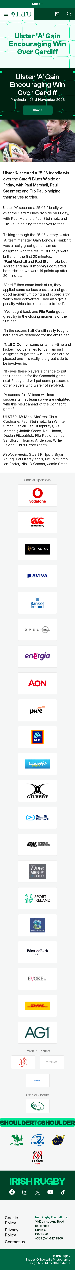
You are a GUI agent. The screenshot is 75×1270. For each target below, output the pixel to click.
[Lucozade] (37, 764)
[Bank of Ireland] (37, 603)
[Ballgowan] (37, 925)
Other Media (61, 1263)
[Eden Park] (37, 952)
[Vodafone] (37, 495)
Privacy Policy (11, 1232)
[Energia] (37, 656)
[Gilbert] (37, 791)
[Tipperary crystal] (52, 1062)
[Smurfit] (37, 818)
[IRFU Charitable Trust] (37, 1106)
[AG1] (37, 1032)
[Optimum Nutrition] (37, 844)
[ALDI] (37, 737)
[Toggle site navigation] (5, 14)
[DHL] (37, 1006)
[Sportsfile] (37, 1080)
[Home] (21, 14)
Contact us (15, 1241)
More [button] (36, 4)
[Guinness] (37, 549)
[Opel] (37, 629)
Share (37, 110)
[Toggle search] (69, 14)
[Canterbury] (37, 522)
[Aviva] (37, 576)
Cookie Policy (11, 1220)
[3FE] (23, 1062)
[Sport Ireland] (37, 898)
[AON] (37, 683)
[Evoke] (37, 979)
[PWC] (37, 710)
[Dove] (37, 871)
